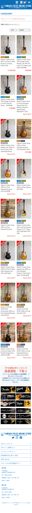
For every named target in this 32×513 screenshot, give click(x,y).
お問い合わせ (5, 459)
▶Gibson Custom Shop (19, 19)
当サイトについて (6, 443)
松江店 (4, 485)
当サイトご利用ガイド (8, 447)
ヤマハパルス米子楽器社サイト (11, 463)
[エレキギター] (8, 19)
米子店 (4, 468)
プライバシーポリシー (8, 451)
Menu (29, 1)
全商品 (2, 19)
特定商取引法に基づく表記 (9, 455)
